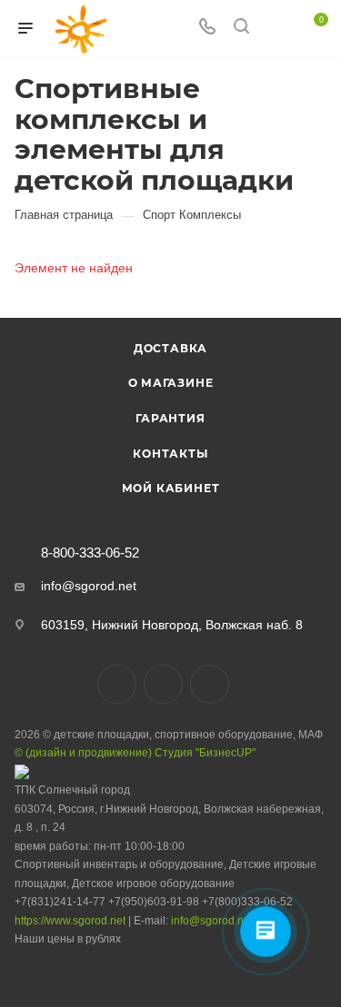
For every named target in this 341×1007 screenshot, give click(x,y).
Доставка (170, 348)
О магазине (171, 383)
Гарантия (170, 418)
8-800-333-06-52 (90, 553)
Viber (163, 684)
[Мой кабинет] (275, 28)
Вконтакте (116, 684)
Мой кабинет (171, 488)
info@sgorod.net (88, 585)
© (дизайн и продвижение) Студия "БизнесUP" (135, 752)
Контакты (170, 453)
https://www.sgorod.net (70, 920)
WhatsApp (209, 684)
